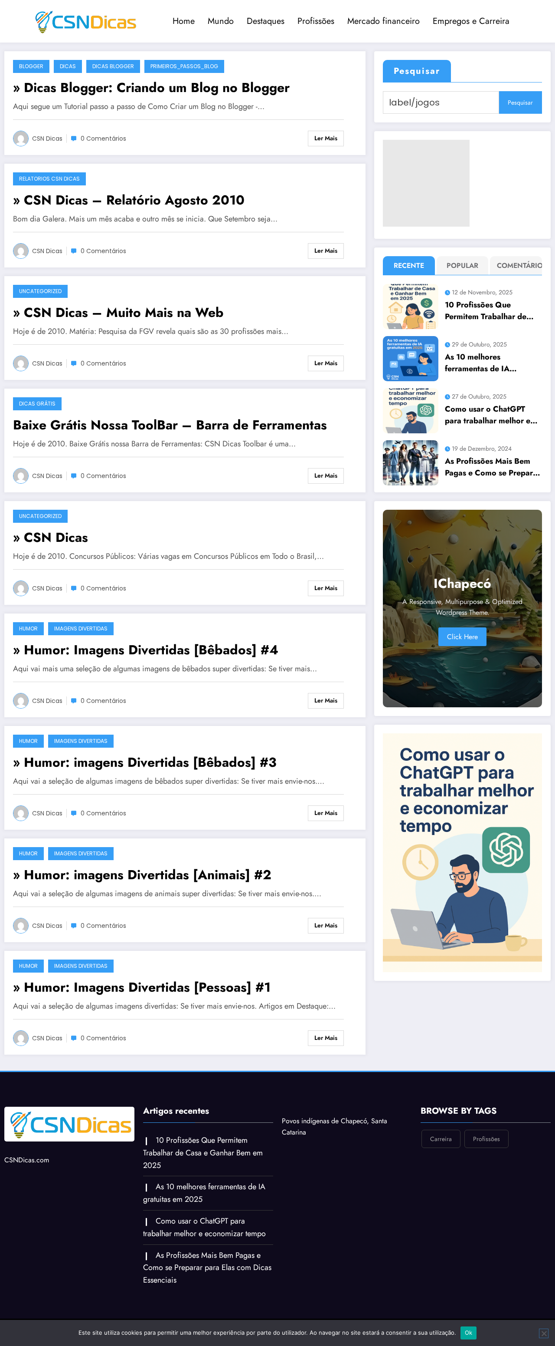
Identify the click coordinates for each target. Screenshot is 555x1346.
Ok (469, 1332)
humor (28, 628)
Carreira (441, 1139)
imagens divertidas (81, 628)
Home (184, 21)
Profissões (315, 21)
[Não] (543, 1333)
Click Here (462, 637)
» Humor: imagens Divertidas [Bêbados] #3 (145, 762)
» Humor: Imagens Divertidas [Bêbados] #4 (145, 649)
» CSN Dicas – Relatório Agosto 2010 (129, 199)
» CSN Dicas (50, 537)
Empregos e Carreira (471, 21)
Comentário (518, 266)
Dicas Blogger (113, 66)
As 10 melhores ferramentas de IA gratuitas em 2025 (479, 363)
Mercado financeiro (383, 21)
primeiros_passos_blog (184, 66)
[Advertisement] (426, 183)
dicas (68, 66)
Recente (409, 266)
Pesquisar (417, 71)
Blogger (31, 66)
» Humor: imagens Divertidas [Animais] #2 (142, 874)
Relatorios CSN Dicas (49, 178)
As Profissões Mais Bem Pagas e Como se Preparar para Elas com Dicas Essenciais (492, 467)
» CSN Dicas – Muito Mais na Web (118, 312)
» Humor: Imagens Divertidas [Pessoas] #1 (142, 987)
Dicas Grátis (37, 403)
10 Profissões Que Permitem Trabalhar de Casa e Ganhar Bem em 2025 (487, 311)
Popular (462, 266)
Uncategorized (40, 291)
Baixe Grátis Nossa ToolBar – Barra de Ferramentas (170, 424)
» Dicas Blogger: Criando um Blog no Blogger (151, 87)
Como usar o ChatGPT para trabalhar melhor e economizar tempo (487, 415)
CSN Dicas (47, 138)
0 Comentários (103, 138)
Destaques (265, 21)
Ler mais (325, 138)
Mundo (221, 21)
